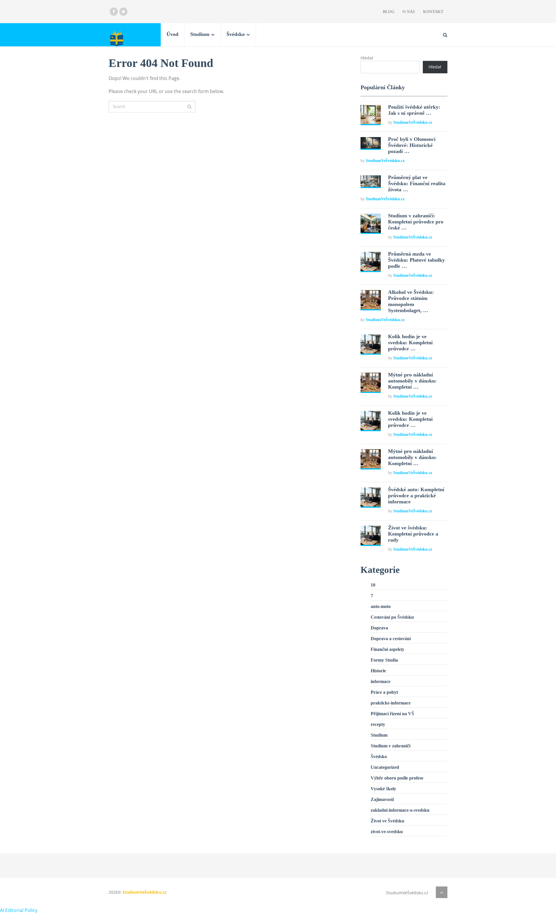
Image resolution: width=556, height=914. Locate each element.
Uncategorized (385, 767)
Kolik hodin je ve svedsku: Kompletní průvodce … (410, 343)
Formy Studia (384, 660)
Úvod (172, 34)
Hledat (367, 58)
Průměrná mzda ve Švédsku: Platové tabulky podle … (416, 260)
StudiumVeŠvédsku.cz (412, 122)
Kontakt (433, 12)
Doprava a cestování (391, 638)
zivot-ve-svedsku (387, 831)
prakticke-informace (391, 702)
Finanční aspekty (387, 649)
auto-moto (381, 606)
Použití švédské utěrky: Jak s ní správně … (414, 110)
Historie (378, 670)
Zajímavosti (382, 799)
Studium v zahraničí (390, 745)
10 (373, 584)
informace (380, 681)
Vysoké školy (383, 788)
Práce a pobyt (384, 692)
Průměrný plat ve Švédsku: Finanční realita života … (416, 183)
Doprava (379, 627)
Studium (199, 34)
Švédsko (235, 34)
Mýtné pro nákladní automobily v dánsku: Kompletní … (412, 381)
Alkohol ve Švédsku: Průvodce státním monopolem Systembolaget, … (411, 301)
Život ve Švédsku (387, 820)
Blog (388, 12)
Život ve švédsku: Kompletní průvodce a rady (413, 534)
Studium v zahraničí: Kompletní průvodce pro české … (415, 222)
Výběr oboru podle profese (397, 777)
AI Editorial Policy (18, 910)
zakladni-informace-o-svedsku (400, 810)
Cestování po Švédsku (392, 617)
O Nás (409, 12)
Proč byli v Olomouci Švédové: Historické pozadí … (412, 145)
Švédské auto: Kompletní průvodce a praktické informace (416, 496)
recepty (378, 724)
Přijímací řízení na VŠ (392, 713)
